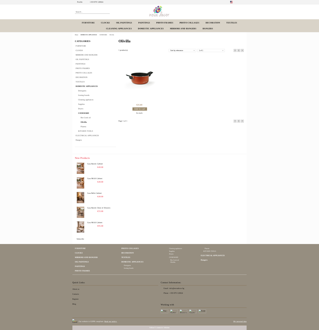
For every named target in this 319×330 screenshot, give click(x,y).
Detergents (127, 265)
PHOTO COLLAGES (189, 23)
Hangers (204, 260)
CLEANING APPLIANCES (119, 29)
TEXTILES (231, 23)
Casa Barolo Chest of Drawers (98, 208)
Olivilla (172, 262)
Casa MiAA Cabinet (94, 178)
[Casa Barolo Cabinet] (80, 168)
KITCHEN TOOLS (209, 251)
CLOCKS (105, 23)
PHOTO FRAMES (164, 23)
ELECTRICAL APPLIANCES (213, 255)
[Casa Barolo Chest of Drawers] (80, 212)
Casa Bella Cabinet (94, 193)
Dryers (171, 254)
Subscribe (80, 239)
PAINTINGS (144, 23)
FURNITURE (88, 23)
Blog (74, 304)
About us (75, 289)
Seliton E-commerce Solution (159, 328)
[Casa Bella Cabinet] (80, 197)
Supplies (172, 251)
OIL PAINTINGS (124, 23)
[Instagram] (242, 2)
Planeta (207, 248)
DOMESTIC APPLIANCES (151, 29)
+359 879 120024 (96, 2)
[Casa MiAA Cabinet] (80, 183)
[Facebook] (239, 2)
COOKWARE (173, 257)
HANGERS (208, 29)
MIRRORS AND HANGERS (183, 29)
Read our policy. (110, 321)
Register (75, 299)
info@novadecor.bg (176, 288)
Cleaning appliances (175, 248)
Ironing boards (129, 268)
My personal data (240, 321)
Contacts (75, 294)
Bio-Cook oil (174, 260)
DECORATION (213, 23)
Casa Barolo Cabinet (95, 164)
